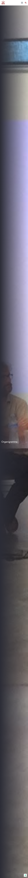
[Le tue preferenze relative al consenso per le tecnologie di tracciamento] (25, 875)
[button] (22, 3)
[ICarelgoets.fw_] (3, 3)
